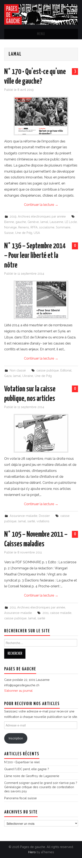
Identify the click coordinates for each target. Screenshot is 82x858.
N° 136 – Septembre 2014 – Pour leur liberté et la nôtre (35, 255)
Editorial (65, 370)
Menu (41, 34)
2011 (13, 607)
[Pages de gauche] (41, 14)
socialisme (46, 227)
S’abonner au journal (18, 690)
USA (37, 232)
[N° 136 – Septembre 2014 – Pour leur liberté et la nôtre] (41, 300)
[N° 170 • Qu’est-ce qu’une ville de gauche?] (41, 116)
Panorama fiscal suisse (20, 798)
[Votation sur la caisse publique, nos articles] (41, 433)
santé (31, 521)
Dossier (44, 515)
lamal (44, 222)
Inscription (16, 738)
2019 (13, 216)
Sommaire (63, 227)
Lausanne (56, 222)
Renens (23, 227)
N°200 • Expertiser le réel (22, 762)
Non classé (18, 370)
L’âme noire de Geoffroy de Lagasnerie (31, 776)
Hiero (32, 852)
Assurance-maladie (23, 515)
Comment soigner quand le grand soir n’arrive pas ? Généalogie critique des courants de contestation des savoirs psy (40, 787)
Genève (33, 222)
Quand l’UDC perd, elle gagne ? (26, 769)
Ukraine (27, 376)
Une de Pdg (23, 232)
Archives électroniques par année (42, 216)
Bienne (9, 222)
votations (43, 521)
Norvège (10, 227)
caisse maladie (60, 613)
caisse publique (47, 370)
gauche (21, 222)
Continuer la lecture (41, 205)
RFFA (34, 227)
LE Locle (71, 222)
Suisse (9, 232)
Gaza (8, 376)
